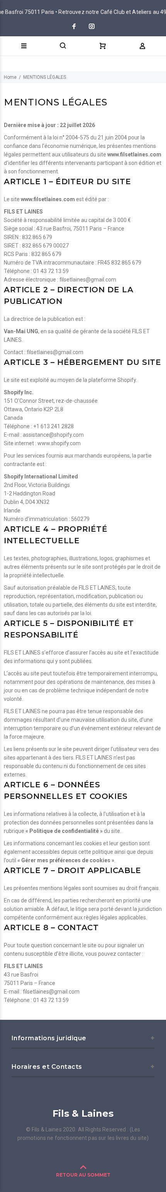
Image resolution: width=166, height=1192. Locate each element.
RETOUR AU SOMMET (83, 1175)
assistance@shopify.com (53, 435)
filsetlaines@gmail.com (87, 279)
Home (10, 77)
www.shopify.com (59, 443)
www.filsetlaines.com (134, 154)
